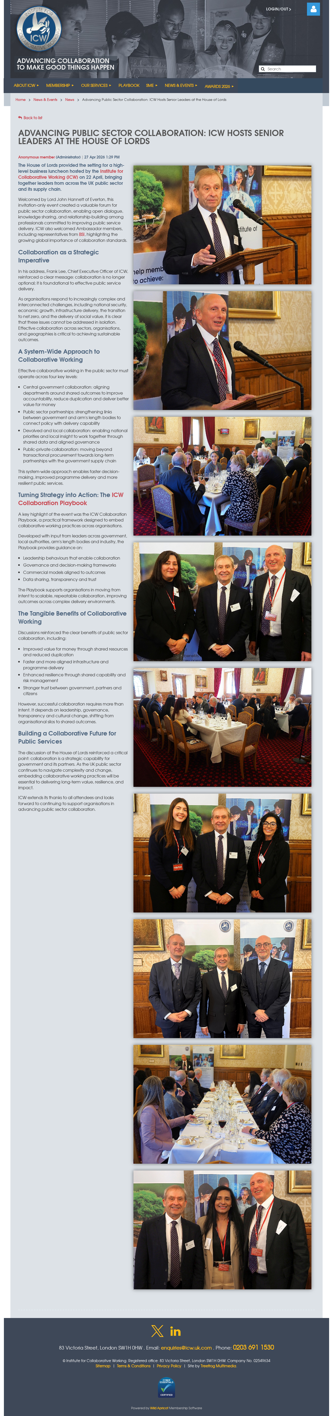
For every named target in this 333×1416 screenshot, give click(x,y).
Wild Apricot (159, 1408)
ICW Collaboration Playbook (71, 498)
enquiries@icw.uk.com (186, 1347)
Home (20, 99)
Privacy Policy (169, 1365)
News (69, 99)
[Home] (7, 85)
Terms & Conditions (133, 1365)
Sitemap (103, 1365)
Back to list (33, 117)
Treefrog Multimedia (218, 1365)
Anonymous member (36, 157)
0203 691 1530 (253, 1347)
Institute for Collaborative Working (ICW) (70, 173)
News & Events (45, 99)
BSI (82, 234)
